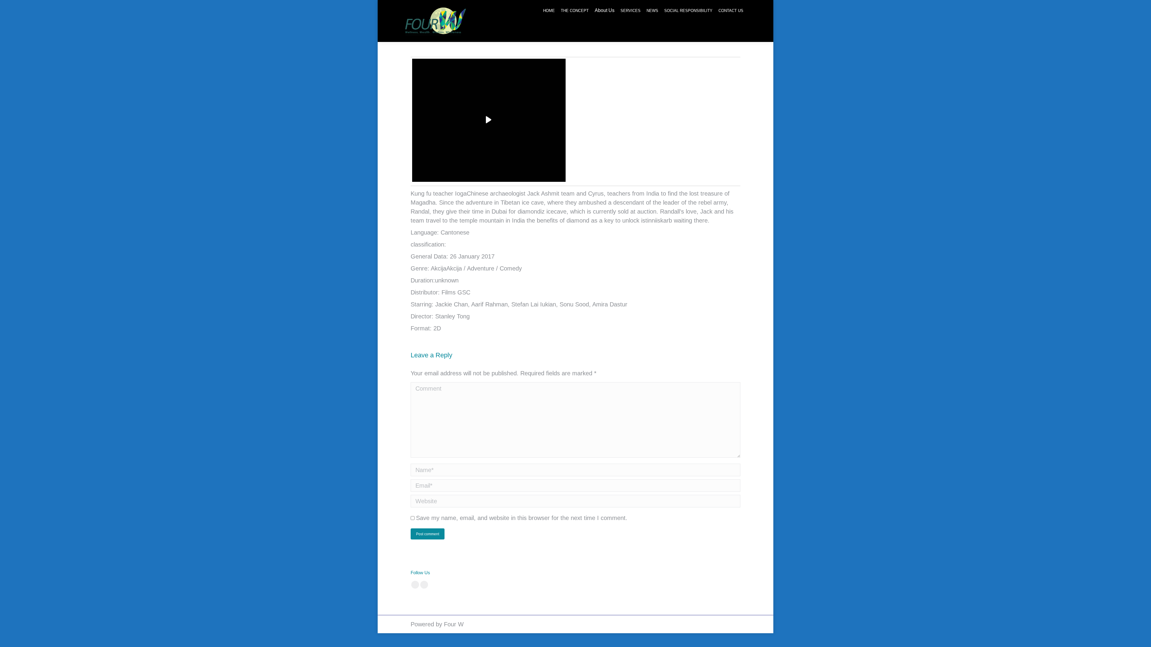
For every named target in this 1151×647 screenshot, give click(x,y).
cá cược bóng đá (546, 572)
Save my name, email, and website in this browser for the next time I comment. (521, 518)
